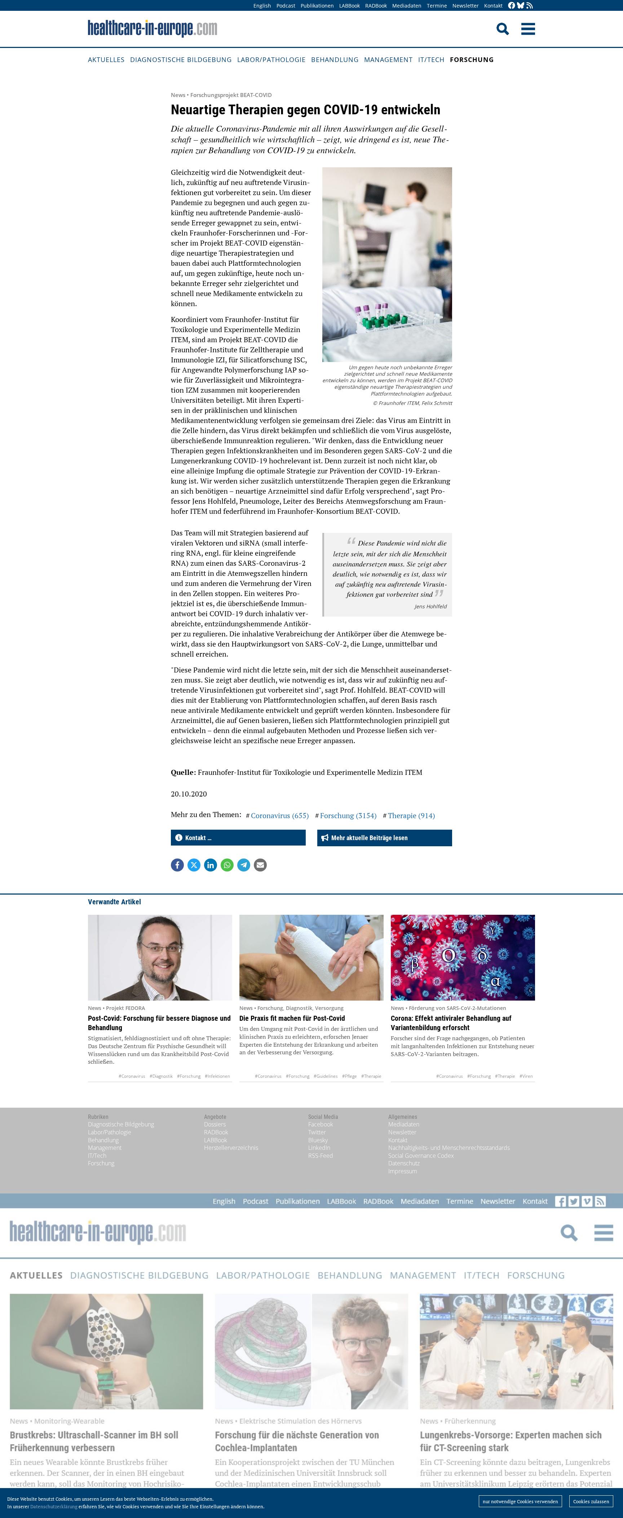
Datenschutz (404, 1163)
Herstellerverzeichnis (231, 1148)
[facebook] (511, 6)
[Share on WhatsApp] (227, 865)
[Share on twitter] (193, 865)
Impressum (402, 1171)
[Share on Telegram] (243, 865)
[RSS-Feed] (529, 6)
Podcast (286, 5)
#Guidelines (326, 1076)
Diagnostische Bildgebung (181, 59)
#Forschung (188, 1076)
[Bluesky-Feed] (520, 6)
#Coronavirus (132, 1076)
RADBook (376, 5)
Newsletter (465, 5)
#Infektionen (217, 1076)
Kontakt (493, 5)
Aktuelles (106, 59)
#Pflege (349, 1076)
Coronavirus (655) (280, 815)
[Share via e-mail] (260, 865)
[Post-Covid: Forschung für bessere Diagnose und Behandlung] (160, 958)
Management (388, 59)
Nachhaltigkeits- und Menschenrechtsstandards (449, 1148)
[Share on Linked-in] (210, 865)
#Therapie (371, 1076)
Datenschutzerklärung (54, 1506)
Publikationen (317, 5)
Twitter (317, 1132)
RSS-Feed (320, 1156)
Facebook (320, 1124)
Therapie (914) (411, 815)
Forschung (472, 59)
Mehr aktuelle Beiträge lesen (368, 838)
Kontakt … (197, 838)
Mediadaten (406, 5)
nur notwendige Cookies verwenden (520, 1501)
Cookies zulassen (591, 1501)
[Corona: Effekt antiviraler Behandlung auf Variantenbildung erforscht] (463, 958)
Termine (437, 5)
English (262, 5)
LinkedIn (319, 1148)
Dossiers (215, 1124)
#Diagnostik (161, 1076)
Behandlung (335, 59)
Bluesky (318, 1140)
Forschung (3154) (348, 815)
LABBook (349, 5)
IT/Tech (431, 59)
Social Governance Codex (421, 1156)
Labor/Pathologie (271, 59)
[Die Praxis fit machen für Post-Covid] (311, 958)
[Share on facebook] (177, 865)
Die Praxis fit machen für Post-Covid (292, 1018)
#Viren (526, 1076)
